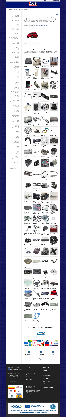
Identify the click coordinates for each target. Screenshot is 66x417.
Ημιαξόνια (17, 76)
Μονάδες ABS (16, 111)
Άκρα (18, 32)
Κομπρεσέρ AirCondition (14, 101)
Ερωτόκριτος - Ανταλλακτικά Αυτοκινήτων (16, 369)
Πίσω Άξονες (16, 44)
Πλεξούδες (17, 92)
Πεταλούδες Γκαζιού (15, 121)
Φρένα (18, 163)
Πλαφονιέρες (16, 125)
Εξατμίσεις (17, 68)
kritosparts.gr (41, 337)
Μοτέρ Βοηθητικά (16, 112)
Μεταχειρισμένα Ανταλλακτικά (41, 49)
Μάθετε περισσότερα (29, 393)
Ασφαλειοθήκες (16, 46)
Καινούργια (17, 79)
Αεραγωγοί (17, 15)
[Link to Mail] (8, 0)
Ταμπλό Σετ (17, 22)
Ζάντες (17, 71)
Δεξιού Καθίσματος (15, 20)
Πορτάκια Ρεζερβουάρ (15, 130)
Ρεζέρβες (17, 136)
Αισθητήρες (17, 25)
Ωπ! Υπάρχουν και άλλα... (14, 168)
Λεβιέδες (17, 106)
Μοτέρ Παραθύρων (15, 115)
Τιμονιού (17, 24)
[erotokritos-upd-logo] (33, 4)
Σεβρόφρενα (17, 141)
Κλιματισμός (16, 97)
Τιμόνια (17, 153)
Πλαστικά (17, 123)
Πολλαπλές (17, 128)
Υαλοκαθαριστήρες (15, 158)
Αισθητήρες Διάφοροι (15, 29)
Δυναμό (17, 63)
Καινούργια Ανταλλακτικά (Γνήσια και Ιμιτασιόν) (41, 327)
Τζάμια (17, 152)
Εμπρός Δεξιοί (16, 53)
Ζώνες (18, 72)
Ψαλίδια (17, 164)
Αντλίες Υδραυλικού (15, 40)
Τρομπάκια (17, 156)
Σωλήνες (17, 146)
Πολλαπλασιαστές (15, 93)
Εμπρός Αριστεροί (15, 52)
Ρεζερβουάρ (17, 137)
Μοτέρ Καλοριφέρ (16, 114)
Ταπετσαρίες (16, 148)
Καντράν (17, 81)
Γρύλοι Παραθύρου (15, 51)
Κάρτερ (17, 82)
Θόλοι (18, 77)
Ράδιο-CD (17, 135)
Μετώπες (17, 109)
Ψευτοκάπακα (16, 166)
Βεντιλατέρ (17, 49)
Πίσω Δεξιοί (17, 56)
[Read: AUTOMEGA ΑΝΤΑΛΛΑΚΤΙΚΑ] (26, 387)
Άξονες (18, 42)
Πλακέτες (17, 122)
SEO (26, 396)
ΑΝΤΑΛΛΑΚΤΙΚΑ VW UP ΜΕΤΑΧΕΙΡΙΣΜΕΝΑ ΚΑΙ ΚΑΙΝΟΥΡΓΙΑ (19, 9)
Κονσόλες (17, 102)
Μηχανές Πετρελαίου (15, 91)
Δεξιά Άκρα (17, 36)
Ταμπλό (17, 147)
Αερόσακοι (17, 17)
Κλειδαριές (17, 96)
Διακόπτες (17, 58)
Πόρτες (17, 131)
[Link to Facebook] (7, 0)
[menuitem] (20, 7)
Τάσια (18, 151)
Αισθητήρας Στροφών (15, 28)
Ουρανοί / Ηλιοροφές (15, 118)
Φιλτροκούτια (16, 162)
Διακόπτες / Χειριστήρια (14, 60)
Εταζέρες (17, 69)
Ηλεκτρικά (17, 73)
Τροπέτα (17, 157)
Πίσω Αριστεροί (16, 54)
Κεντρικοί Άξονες (16, 43)
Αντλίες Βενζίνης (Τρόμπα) (14, 37)
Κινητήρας (17, 87)
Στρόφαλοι (17, 145)
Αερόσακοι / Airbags (15, 16)
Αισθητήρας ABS (16, 26)
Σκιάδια (17, 143)
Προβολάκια (17, 132)
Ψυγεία (17, 167)
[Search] (45, 7)
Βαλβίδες (17, 47)
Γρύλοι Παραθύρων (15, 57)
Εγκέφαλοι (17, 66)
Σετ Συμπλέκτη (16, 142)
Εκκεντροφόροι (16, 67)
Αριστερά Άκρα (16, 34)
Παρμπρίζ (17, 120)
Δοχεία (17, 61)
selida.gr (32, 396)
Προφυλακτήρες (16, 133)
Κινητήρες (17, 95)
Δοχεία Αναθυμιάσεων (15, 62)
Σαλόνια (17, 138)
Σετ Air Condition (16, 100)
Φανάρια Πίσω (16, 161)
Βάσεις (18, 48)
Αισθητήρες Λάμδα (15, 30)
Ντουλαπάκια (16, 117)
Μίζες (18, 110)
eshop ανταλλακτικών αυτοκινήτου (42, 25)
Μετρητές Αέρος (16, 107)
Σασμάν (17, 86)
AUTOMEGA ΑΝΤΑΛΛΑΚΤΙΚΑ (31, 386)
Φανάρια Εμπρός (16, 159)
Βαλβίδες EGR (16, 88)
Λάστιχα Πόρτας (16, 105)
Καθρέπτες (17, 78)
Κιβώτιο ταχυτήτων (15, 84)
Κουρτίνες (17, 21)
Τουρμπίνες (17, 154)
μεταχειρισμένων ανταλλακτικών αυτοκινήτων (50, 22)
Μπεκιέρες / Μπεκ (16, 116)
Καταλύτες (17, 83)
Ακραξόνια (17, 33)
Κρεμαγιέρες (17, 104)
